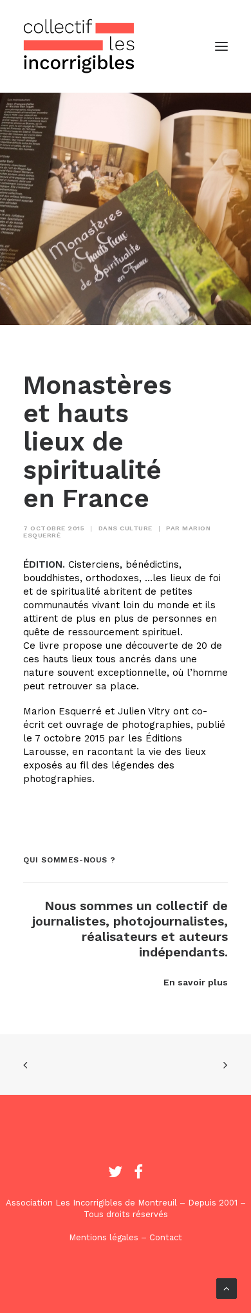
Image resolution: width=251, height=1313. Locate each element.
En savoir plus (195, 982)
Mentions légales (103, 1237)
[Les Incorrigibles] (79, 46)
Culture (136, 528)
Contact (165, 1237)
